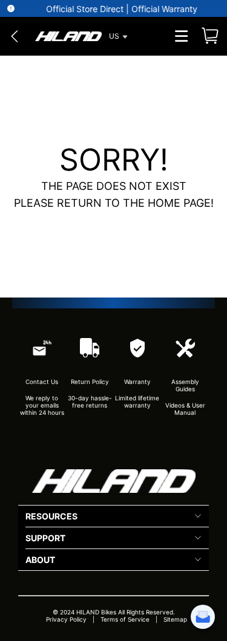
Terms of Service (125, 619)
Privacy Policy (66, 619)
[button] (67, 36)
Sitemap (175, 619)
